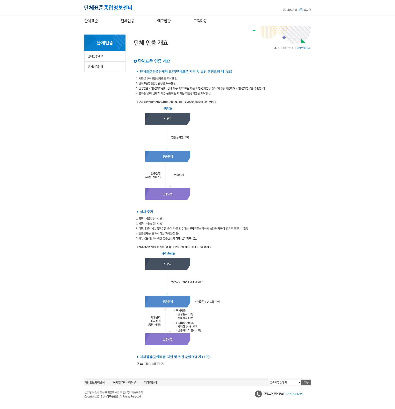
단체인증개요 (95, 56)
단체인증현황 (95, 66)
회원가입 (292, 9)
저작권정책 (150, 382)
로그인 (307, 9)
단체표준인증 (286, 48)
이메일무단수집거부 (124, 382)
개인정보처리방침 (94, 382)
